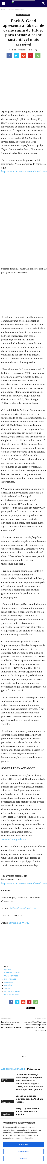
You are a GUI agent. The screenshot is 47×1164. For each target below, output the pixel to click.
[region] (23, 1141)
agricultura (7, 969)
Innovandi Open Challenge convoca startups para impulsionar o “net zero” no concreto (35, 1026)
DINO (14, 50)
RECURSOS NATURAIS (12, 991)
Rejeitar (23, 1158)
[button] (43, 3)
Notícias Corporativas (23, 15)
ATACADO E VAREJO (11, 976)
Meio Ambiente (8, 982)
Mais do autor (33, 1069)
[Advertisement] (23, 85)
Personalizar (23, 1151)
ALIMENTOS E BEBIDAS (12, 973)
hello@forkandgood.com (23, 908)
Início (3, 10)
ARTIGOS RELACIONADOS (13, 1069)
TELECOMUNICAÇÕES (11, 994)
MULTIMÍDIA (8, 985)
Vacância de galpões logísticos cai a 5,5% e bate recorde (29, 1099)
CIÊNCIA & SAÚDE (10, 979)
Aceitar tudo (23, 1144)
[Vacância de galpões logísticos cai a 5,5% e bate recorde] (7, 1098)
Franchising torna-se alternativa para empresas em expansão (11, 1025)
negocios (7, 988)
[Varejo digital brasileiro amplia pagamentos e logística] (7, 1111)
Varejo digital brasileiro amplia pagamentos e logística (27, 1111)
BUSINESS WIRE (19, 922)
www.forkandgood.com (13, 839)
